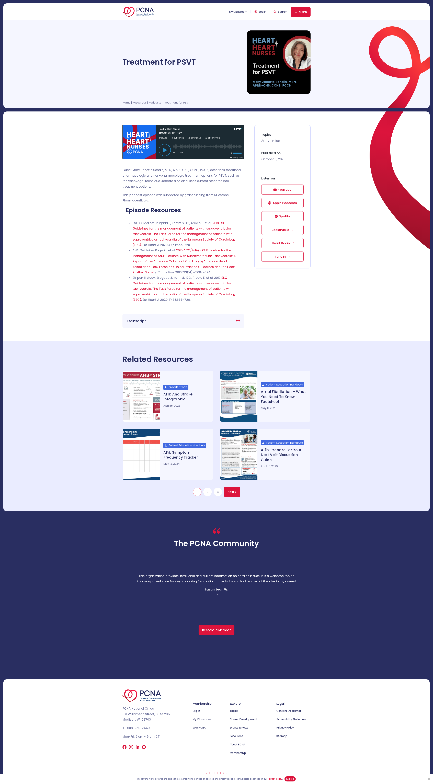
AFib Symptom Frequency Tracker (180, 455)
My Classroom (238, 11)
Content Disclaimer (288, 711)
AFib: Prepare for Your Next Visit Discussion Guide (281, 454)
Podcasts (155, 103)
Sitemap (281, 736)
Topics (234, 711)
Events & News (239, 728)
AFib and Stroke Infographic (177, 397)
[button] (280, 11)
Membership (238, 753)
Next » (232, 492)
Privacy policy (275, 778)
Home (126, 103)
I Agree (290, 778)
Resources (139, 103)
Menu (303, 12)
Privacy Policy (285, 728)
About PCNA (237, 744)
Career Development (243, 719)
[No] (428, 779)
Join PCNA (199, 728)
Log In (262, 12)
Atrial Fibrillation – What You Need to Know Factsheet (283, 396)
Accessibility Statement (291, 719)
